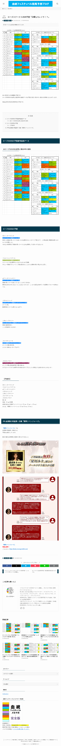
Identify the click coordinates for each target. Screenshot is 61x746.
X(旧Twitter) (20, 739)
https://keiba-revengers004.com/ (19, 549)
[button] (7, 565)
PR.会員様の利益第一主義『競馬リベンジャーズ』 (20, 127)
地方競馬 (30, 739)
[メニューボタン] (3, 3)
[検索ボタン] (57, 3)
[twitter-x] (24, 608)
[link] (21, 608)
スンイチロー (10, 596)
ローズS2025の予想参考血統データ (16, 118)
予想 (10, 20)
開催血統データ (53, 739)
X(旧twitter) (5, 694)
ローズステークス (17, 20)
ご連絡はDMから (36, 741)
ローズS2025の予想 (12, 123)
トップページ (7, 739)
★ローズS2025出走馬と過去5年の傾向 (19, 120)
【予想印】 (12, 125)
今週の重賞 (6, 20)
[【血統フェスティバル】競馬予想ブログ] (30, 3)
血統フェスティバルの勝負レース (41, 739)
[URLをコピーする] (54, 565)
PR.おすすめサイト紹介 (26, 741)
